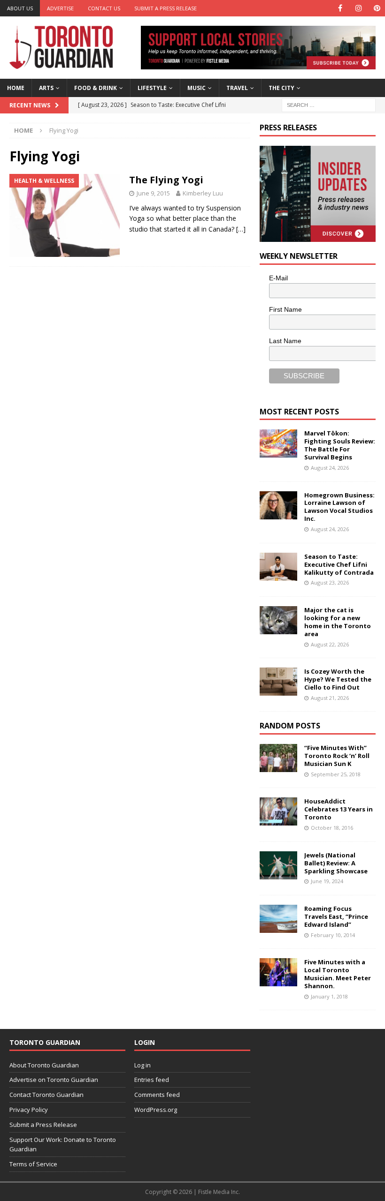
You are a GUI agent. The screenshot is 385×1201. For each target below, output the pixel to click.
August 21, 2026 (330, 697)
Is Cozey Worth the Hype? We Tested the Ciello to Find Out (337, 679)
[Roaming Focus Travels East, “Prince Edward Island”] (278, 919)
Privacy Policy (28, 1109)
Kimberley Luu (203, 193)
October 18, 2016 (332, 827)
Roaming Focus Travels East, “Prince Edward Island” (336, 916)
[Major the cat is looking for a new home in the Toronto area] (278, 620)
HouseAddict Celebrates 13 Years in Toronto (338, 809)
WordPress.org (155, 1109)
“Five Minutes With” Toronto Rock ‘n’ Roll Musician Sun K (337, 755)
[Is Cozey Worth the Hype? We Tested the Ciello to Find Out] (278, 682)
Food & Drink (95, 88)
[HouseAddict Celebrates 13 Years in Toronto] (278, 811)
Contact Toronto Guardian (46, 1094)
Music (196, 88)
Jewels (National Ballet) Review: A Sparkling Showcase (336, 863)
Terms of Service (33, 1164)
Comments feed (157, 1094)
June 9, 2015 (153, 193)
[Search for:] (329, 104)
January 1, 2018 (329, 996)
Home (15, 88)
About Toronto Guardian (44, 1065)
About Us (20, 8)
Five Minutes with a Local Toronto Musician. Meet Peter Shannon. (337, 974)
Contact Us (104, 8)
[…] (241, 229)
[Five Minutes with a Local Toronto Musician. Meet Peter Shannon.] (278, 972)
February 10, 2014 (333, 934)
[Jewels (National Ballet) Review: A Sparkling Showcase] (278, 865)
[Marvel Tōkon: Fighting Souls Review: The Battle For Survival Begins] (278, 443)
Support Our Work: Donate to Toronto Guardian (62, 1144)
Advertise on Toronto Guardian (53, 1079)
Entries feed (151, 1079)
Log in (142, 1065)
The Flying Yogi (166, 179)
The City (281, 88)
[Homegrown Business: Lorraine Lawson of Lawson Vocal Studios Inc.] (278, 505)
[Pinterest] (377, 8)
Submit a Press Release (165, 8)
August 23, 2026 (330, 582)
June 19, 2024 (327, 881)
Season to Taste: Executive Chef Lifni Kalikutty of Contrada (339, 564)
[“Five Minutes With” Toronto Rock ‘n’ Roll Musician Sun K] (278, 758)
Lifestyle (152, 88)
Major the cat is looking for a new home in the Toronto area (337, 622)
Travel (237, 88)
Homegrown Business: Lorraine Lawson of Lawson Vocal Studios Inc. (339, 507)
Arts (46, 88)
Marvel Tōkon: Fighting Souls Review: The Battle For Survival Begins (339, 445)
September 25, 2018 (336, 774)
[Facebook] (340, 8)
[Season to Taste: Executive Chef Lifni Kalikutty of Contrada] (278, 567)
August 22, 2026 (330, 644)
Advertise (60, 8)
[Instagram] (358, 8)
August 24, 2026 (330, 467)
